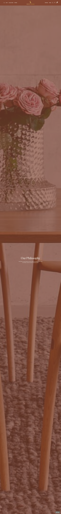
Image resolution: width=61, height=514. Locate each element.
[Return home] (30, 3)
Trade (50, 2)
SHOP (7, 2)
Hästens (46, 2)
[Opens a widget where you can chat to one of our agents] (57, 512)
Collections (11, 2)
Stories (15, 2)
